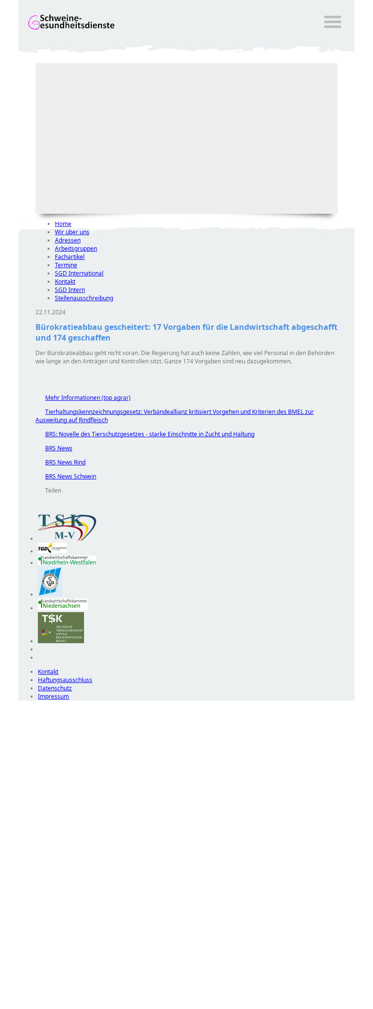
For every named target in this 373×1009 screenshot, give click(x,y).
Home (63, 224)
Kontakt (65, 281)
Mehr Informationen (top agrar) (83, 397)
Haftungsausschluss (65, 680)
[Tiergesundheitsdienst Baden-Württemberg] (52, 551)
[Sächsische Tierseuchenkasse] (61, 641)
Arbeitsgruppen (76, 248)
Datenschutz (55, 688)
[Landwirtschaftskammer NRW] (67, 563)
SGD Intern (70, 290)
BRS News (53, 448)
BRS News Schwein (65, 476)
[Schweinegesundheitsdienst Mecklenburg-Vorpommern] (67, 538)
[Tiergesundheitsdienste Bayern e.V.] (50, 594)
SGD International (79, 273)
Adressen (68, 240)
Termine (66, 265)
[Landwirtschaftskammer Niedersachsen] (63, 608)
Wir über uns (72, 232)
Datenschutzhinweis (45, 1004)
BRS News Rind (60, 462)
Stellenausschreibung (84, 298)
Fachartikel (70, 257)
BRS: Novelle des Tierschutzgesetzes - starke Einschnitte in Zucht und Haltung (144, 434)
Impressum (53, 696)
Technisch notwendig (32, 876)
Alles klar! (25, 983)
